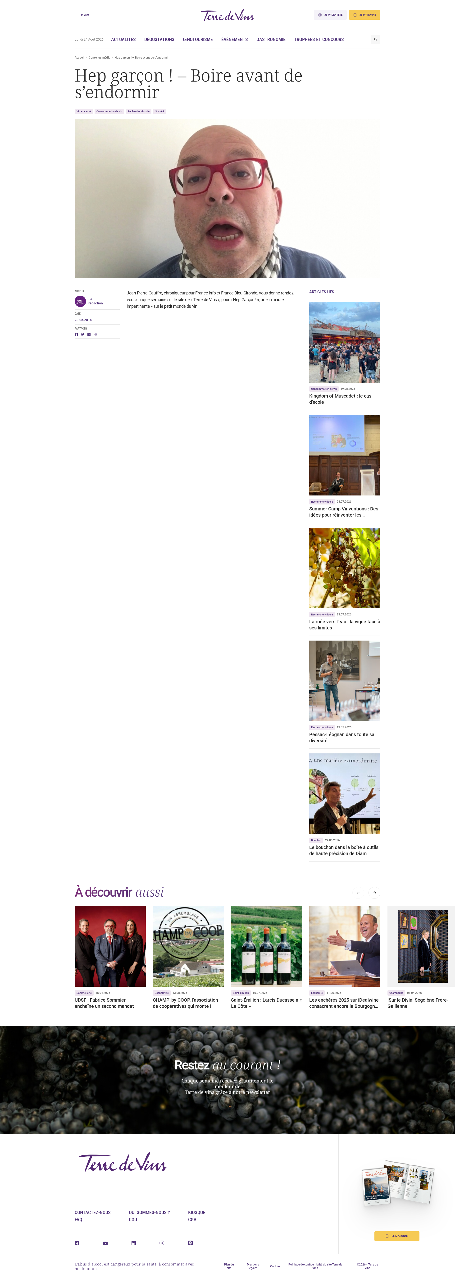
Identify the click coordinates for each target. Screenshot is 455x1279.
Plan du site (229, 1266)
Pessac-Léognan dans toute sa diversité (341, 737)
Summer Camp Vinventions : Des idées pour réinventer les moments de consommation (343, 512)
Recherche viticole (139, 111)
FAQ (78, 1219)
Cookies (275, 1266)
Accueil (79, 57)
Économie (317, 993)
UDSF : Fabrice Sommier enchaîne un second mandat (104, 1003)
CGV (192, 1219)
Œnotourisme (198, 39)
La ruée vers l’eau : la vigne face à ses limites (344, 625)
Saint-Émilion (241, 993)
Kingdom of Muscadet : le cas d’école (340, 399)
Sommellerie (84, 993)
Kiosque (196, 1212)
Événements (234, 39)
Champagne (396, 993)
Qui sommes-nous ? (149, 1212)
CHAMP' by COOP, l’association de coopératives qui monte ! (185, 1003)
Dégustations (159, 39)
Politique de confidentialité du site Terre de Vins (315, 1266)
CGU (133, 1219)
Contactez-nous (93, 1212)
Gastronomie (271, 39)
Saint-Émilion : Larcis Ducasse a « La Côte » (266, 1003)
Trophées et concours (319, 39)
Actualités (123, 39)
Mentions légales (253, 1266)
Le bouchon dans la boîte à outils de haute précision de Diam (343, 850)
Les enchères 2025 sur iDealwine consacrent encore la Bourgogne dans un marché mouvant (344, 1003)
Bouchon (316, 840)
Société (159, 111)
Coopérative (162, 993)
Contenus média (99, 57)
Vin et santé (84, 111)
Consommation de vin (109, 111)
